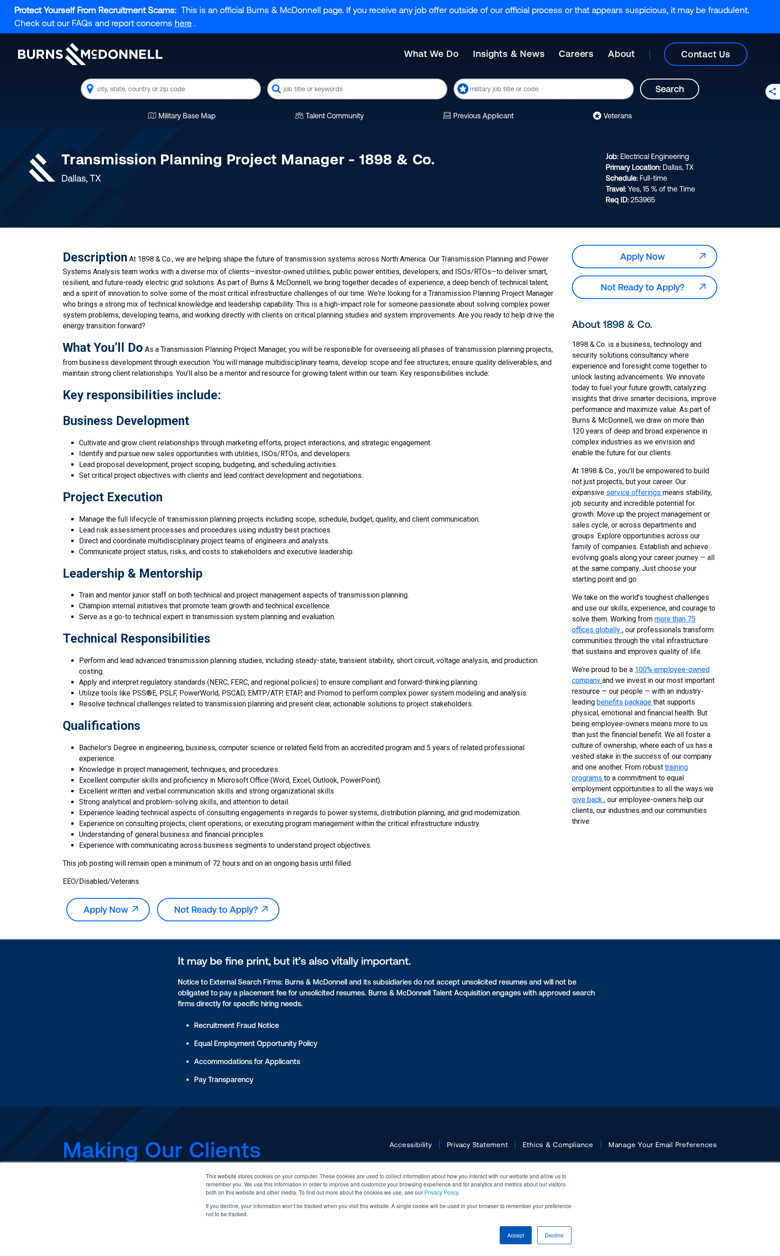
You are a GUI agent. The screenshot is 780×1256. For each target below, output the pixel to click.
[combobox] (171, 89)
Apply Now (108, 909)
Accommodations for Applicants (247, 1061)
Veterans (618, 116)
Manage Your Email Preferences (662, 1145)
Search (669, 89)
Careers (576, 53)
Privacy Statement (477, 1145)
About (621, 53)
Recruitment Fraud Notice (236, 1025)
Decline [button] (554, 1235)
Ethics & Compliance (558, 1145)
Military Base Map (187, 116)
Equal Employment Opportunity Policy (255, 1043)
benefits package (625, 702)
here (183, 23)
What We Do (431, 53)
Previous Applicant (483, 116)
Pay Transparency (223, 1079)
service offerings (634, 492)
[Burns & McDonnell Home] (90, 54)
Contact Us (705, 54)
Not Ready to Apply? (218, 909)
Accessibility (411, 1145)
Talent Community (335, 116)
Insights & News (508, 53)
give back (588, 799)
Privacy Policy (441, 1192)
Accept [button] (515, 1235)
